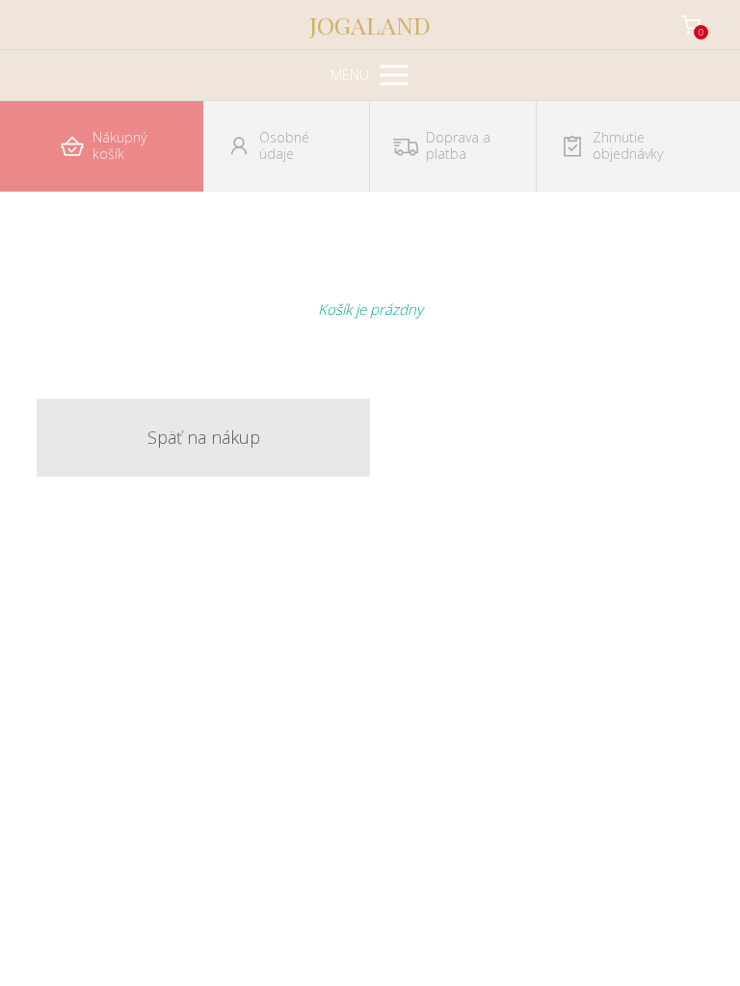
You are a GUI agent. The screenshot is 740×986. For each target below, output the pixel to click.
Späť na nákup (203, 437)
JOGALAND (370, 25)
